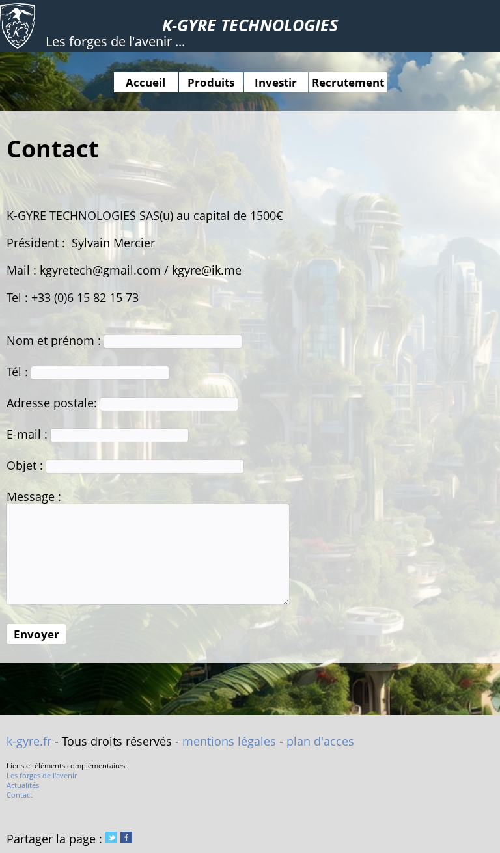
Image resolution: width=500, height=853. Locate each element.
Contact (20, 795)
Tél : (19, 371)
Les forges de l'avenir (42, 775)
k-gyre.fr (29, 741)
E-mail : (29, 434)
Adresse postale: (53, 403)
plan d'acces (320, 741)
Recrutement (348, 82)
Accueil (145, 82)
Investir (276, 82)
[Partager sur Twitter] (111, 838)
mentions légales (229, 741)
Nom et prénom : (55, 340)
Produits (211, 82)
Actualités (23, 785)
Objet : (26, 465)
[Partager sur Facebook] (126, 838)
